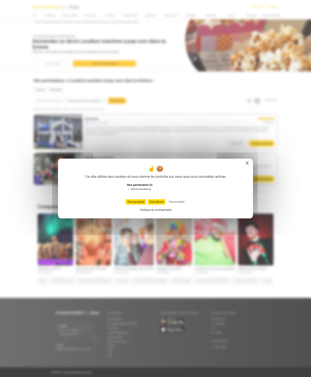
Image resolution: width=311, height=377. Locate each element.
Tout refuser (156, 201)
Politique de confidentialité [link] (155, 209)
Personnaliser (177, 201)
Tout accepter (135, 201)
